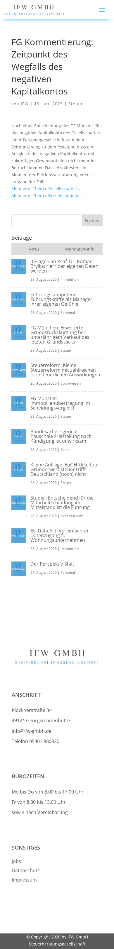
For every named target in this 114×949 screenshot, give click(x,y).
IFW (25, 103)
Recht (65, 449)
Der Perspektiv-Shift (52, 564)
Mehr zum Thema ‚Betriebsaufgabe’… (47, 195)
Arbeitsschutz (72, 515)
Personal (68, 312)
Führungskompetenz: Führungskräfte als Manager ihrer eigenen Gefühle (61, 299)
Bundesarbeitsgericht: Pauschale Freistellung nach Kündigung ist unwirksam (61, 436)
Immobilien (70, 279)
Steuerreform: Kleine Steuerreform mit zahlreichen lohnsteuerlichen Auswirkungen (65, 370)
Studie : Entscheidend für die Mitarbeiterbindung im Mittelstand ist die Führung (62, 502)
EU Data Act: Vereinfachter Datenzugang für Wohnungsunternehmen (59, 535)
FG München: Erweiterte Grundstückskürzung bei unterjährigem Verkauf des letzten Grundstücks (59, 334)
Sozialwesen (71, 383)
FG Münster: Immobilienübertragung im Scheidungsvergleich (60, 403)
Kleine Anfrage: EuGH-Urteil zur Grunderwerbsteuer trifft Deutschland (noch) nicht (64, 469)
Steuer (75, 103)
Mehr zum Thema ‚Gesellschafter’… (45, 188)
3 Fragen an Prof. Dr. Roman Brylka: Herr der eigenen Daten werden (64, 266)
